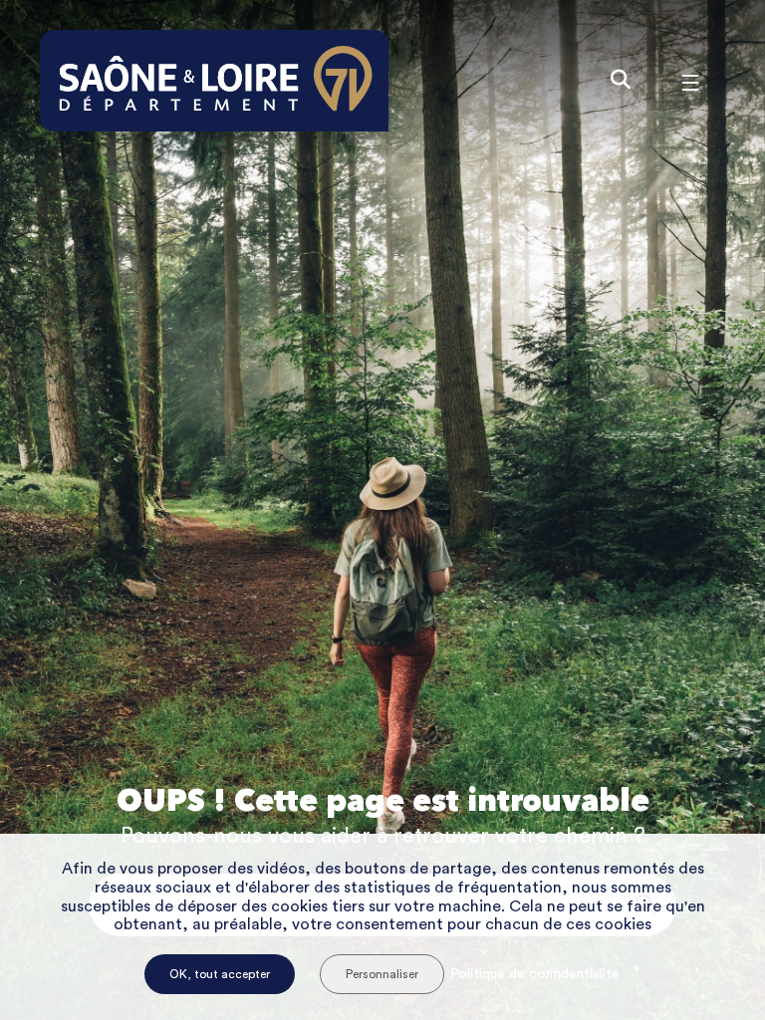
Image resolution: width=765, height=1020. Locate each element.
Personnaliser (382, 974)
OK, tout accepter (219, 974)
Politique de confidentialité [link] (535, 974)
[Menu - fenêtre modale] (690, 81)
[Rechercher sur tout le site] (620, 81)
